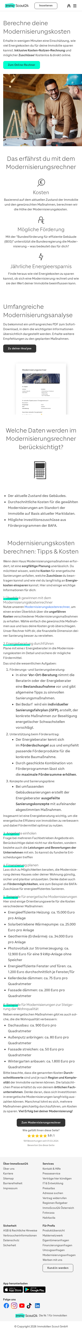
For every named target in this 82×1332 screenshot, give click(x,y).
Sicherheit (9, 1245)
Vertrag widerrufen (55, 1198)
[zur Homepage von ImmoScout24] (16, 7)
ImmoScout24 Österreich (58, 1208)
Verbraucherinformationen (20, 1235)
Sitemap (8, 1178)
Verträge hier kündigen (57, 1178)
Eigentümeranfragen (56, 1240)
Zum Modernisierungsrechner (41, 1122)
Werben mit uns (52, 1260)
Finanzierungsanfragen (57, 1245)
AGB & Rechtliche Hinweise (20, 1230)
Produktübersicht (54, 1230)
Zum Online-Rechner (21, 65)
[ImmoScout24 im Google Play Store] (35, 1292)
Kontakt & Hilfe (52, 1168)
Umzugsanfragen (54, 1250)
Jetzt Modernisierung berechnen (41, 1326)
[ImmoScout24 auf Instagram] (14, 1308)
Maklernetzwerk (53, 1235)
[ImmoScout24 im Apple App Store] (13, 1292)
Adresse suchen (53, 1193)
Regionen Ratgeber (55, 1203)
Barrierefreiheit (12, 1183)
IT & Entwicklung (53, 1183)
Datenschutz (11, 1240)
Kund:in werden (57, 1268)
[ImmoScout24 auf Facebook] (6, 1308)
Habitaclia (49, 1217)
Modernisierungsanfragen (59, 1255)
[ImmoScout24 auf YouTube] (22, 1308)
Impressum (10, 1188)
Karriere (8, 1173)
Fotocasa (49, 1212)
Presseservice (51, 1173)
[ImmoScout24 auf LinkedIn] (37, 1308)
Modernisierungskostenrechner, (47, 607)
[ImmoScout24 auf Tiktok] (29, 1308)
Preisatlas (49, 1188)
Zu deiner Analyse (19, 348)
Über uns (9, 1168)
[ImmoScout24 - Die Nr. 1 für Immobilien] (26, 1315)
